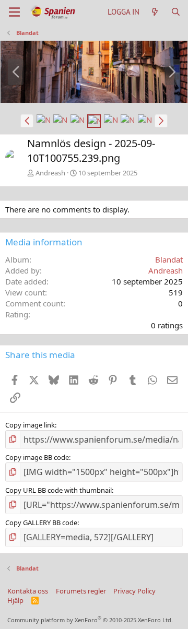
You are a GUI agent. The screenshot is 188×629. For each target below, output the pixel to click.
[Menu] (14, 12)
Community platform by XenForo (90, 620)
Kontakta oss (27, 591)
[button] (26, 121)
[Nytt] (155, 11)
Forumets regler (81, 591)
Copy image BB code (37, 457)
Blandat (169, 259)
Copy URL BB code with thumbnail (58, 490)
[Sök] (176, 11)
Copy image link (30, 425)
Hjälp (15, 600)
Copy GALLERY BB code (41, 522)
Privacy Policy (134, 591)
